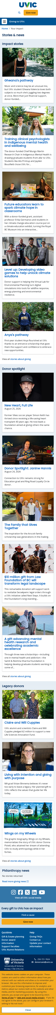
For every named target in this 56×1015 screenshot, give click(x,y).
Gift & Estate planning (13, 936)
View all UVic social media (28, 897)
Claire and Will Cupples (22, 722)
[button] (19, 12)
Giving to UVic (17, 21)
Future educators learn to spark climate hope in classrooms (24, 207)
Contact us (35, 939)
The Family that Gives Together (20, 526)
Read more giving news (14, 881)
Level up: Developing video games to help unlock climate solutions (27, 272)
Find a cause (28, 914)
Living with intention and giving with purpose (28, 776)
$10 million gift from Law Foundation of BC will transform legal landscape (24, 580)
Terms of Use (8, 997)
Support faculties (10, 946)
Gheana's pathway (18, 80)
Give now (31, 12)
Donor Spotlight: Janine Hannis (27, 468)
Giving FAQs (36, 936)
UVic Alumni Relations (13, 949)
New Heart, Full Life (18, 405)
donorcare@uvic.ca (44, 962)
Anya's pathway (16, 335)
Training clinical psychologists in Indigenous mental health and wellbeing (27, 142)
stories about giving (20, 359)
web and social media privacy (31, 997)
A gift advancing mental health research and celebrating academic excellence (23, 644)
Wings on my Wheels (20, 833)
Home (5, 28)
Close (28, 1009)
